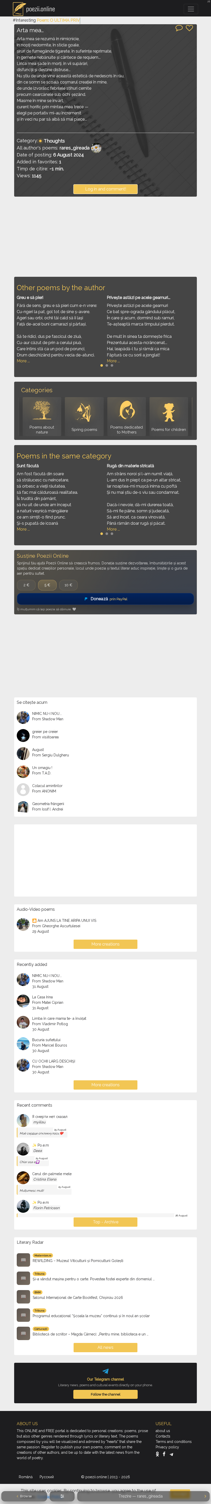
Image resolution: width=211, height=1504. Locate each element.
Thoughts (54, 141)
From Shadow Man (47, 719)
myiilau (39, 1122)
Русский (47, 1477)
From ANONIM (44, 791)
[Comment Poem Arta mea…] (179, 27)
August (38, 750)
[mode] (62, 1496)
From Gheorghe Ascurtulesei (56, 926)
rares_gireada (74, 148)
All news (105, 1347)
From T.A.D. (41, 773)
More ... (23, 360)
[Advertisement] (105, 236)
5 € (47, 585)
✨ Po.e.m (40, 1145)
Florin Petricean (46, 1208)
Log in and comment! (105, 189)
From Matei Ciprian (47, 1002)
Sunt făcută (28, 465)
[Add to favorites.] (189, 28)
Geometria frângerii (48, 804)
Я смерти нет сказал (49, 1117)
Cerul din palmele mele (52, 1174)
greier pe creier (45, 732)
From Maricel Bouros (49, 1045)
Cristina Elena (44, 1179)
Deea (37, 1151)
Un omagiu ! (42, 768)
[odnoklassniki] (159, 1454)
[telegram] (171, 1454)
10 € (68, 585)
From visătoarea (45, 737)
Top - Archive (105, 1221)
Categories (36, 390)
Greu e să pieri (30, 297)
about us (163, 1431)
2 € (26, 585)
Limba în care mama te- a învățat (59, 1018)
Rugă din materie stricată (130, 465)
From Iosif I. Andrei (47, 809)
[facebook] (165, 1454)
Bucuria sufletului (46, 1040)
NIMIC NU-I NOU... (47, 714)
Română (26, 1477)
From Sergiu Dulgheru (50, 755)
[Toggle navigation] (191, 9)
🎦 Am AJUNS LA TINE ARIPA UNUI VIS (64, 920)
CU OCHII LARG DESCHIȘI (53, 1061)
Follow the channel (105, 1394)
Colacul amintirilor (47, 786)
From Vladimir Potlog (50, 1024)
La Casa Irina (42, 997)
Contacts (163, 1436)
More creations (105, 944)
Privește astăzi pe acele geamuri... (138, 297)
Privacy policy (167, 1447)
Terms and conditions (174, 1442)
